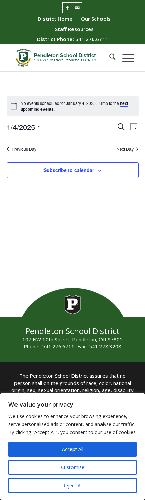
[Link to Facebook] (67, 8)
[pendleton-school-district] (60, 57)
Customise (72, 467)
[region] (72, 446)
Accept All (72, 449)
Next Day (125, 149)
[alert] (77, 106)
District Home (55, 18)
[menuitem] (55, 18)
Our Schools (96, 18)
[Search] (109, 57)
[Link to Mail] (77, 8)
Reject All (72, 485)
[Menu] (125, 57)
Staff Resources (74, 29)
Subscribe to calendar (69, 170)
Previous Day (24, 149)
